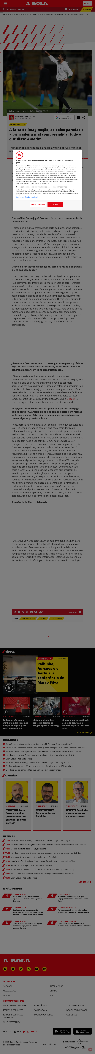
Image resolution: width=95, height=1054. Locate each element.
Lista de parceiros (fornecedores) (27, 197)
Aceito (55, 204)
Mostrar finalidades (38, 204)
